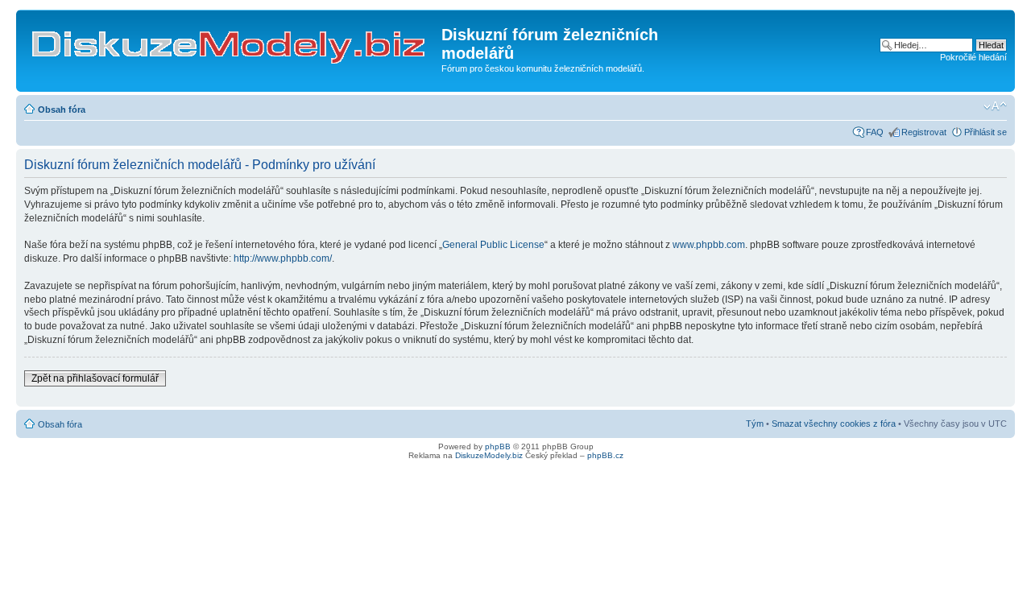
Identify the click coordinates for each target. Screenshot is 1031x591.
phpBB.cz (605, 455)
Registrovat (923, 132)
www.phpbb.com (709, 244)
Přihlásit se (985, 132)
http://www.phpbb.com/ (283, 258)
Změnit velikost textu (995, 106)
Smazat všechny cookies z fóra (834, 423)
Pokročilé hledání (973, 57)
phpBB (498, 446)
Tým (755, 423)
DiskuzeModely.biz (489, 455)
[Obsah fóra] (230, 39)
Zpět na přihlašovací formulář (95, 378)
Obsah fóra (61, 109)
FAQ (875, 132)
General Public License (493, 244)
